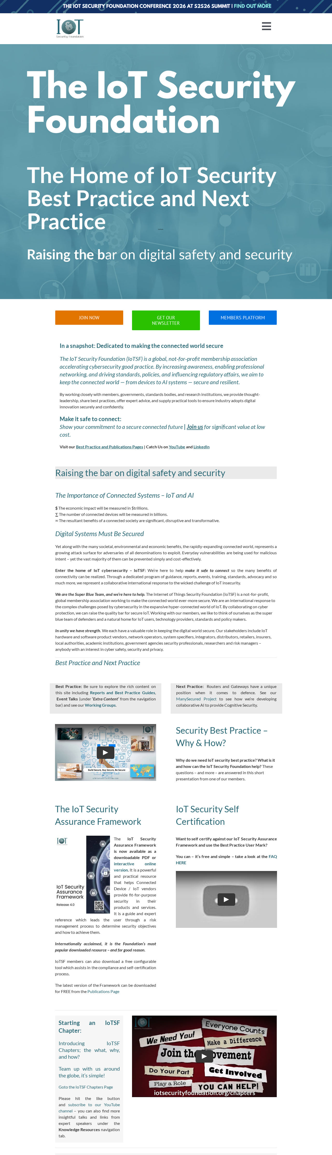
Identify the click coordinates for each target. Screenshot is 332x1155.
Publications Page (103, 991)
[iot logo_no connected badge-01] (70, 20)
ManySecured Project (196, 698)
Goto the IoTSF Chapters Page (86, 1086)
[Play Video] (105, 752)
